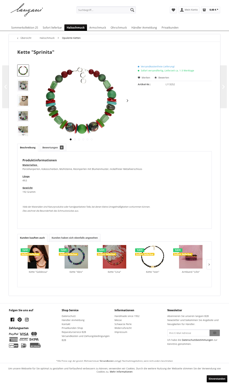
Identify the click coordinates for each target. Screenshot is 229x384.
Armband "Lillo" (191, 271)
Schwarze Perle (123, 324)
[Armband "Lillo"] (190, 257)
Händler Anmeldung (73, 320)
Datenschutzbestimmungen (197, 339)
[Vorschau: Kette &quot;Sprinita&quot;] (23, 70)
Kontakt (66, 324)
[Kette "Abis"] (76, 257)
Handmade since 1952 (126, 316)
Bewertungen (52, 147)
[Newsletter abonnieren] (214, 333)
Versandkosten (107, 360)
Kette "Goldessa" (38, 271)
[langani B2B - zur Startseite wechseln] (27, 10)
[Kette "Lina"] (114, 257)
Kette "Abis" (76, 271)
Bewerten (163, 77)
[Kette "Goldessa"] (38, 257)
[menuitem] (106, 10)
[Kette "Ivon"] (152, 257)
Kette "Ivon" (152, 271)
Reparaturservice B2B (74, 332)
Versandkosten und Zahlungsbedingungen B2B (86, 338)
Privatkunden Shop (72, 328)
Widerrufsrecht (123, 328)
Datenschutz (69, 316)
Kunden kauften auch (32, 237)
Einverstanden (217, 378)
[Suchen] (132, 10)
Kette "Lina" (114, 271)
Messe (118, 320)
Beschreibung (28, 147)
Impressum (120, 332)
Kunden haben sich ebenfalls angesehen (75, 237)
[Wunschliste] (173, 10)
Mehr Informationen (121, 371)
